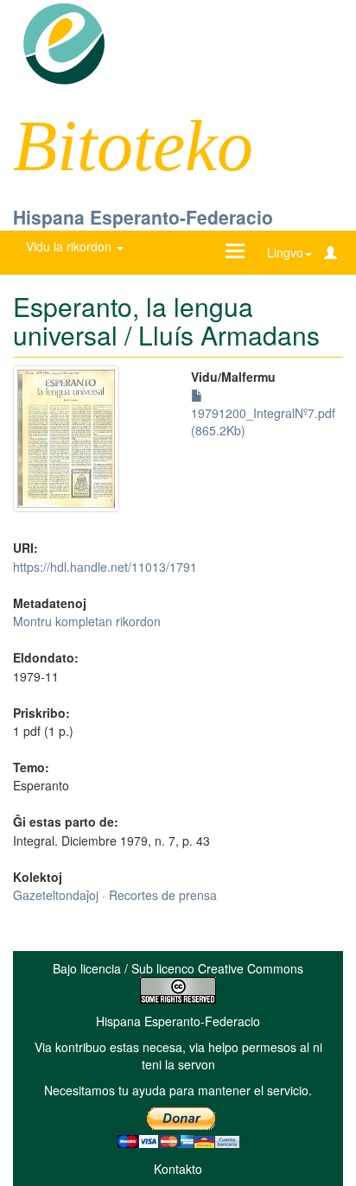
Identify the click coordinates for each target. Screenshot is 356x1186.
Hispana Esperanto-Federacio (143, 217)
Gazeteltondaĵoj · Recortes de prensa (115, 895)
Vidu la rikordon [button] (70, 246)
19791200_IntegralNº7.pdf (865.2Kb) (263, 421)
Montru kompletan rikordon (87, 621)
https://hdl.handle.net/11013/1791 (105, 566)
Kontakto (178, 1168)
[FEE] (63, 42)
